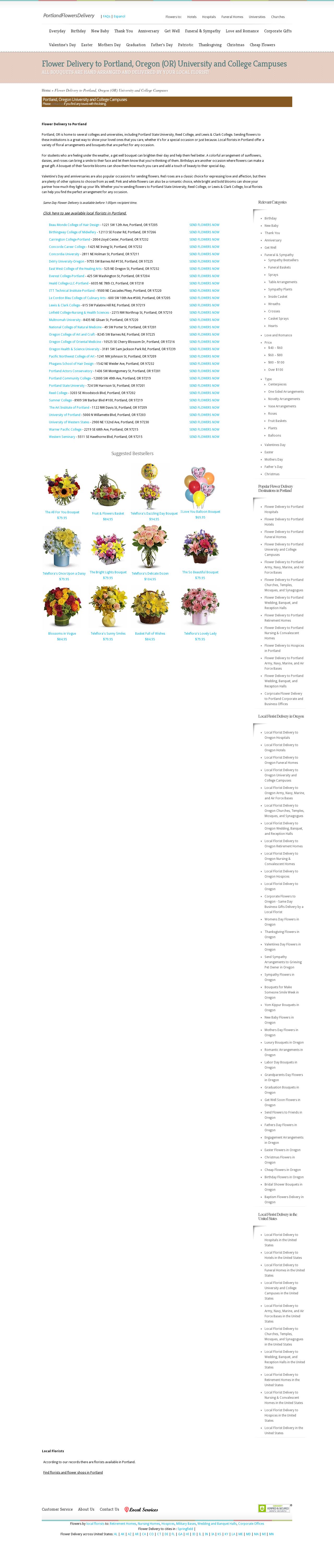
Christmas (235, 44)
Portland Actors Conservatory (70, 371)
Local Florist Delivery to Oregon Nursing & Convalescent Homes (281, 859)
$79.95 (62, 518)
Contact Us (109, 1509)
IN (206, 1534)
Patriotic (185, 44)
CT (159, 1534)
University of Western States (69, 422)
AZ (130, 1534)
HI (187, 1534)
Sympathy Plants (280, 289)
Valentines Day (275, 445)
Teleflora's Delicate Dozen (150, 573)
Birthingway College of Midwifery (72, 232)
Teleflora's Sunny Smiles (108, 633)
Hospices (168, 1524)
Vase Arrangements (282, 406)
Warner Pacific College (65, 429)
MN (271, 1534)
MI (264, 1534)
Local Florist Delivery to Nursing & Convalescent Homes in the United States (284, 1398)
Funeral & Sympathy (202, 31)
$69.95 (200, 517)
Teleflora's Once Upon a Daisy (64, 573)
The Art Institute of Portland (69, 407)
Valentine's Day (62, 44)
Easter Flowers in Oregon (283, 1150)
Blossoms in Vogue (62, 633)
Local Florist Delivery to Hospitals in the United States (281, 1240)
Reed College (58, 393)
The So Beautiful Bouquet (200, 572)
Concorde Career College (67, 247)
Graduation (136, 44)
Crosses (274, 311)
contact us (57, 104)
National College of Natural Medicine (75, 327)
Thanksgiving (210, 44)
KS (219, 1534)
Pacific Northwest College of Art (71, 356)
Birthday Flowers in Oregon (284, 1177)
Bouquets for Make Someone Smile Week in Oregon (282, 992)
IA (212, 1534)
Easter (87, 44)
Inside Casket (277, 297)
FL (173, 1534)
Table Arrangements (282, 282)
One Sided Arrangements (286, 392)
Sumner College (60, 400)
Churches (278, 17)
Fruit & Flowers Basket (108, 513)
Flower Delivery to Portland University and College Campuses (284, 550)
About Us (86, 1509)
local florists (95, 1524)
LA (233, 1534)
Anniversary (148, 31)
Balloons (274, 435)
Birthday (78, 31)
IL (200, 1534)
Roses (272, 413)
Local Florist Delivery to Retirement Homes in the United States (282, 1380)
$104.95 (150, 579)
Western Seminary (62, 437)
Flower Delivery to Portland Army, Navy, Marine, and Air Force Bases (284, 567)
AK (122, 1534)
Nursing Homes (149, 1524)
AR (137, 1534)
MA (256, 1534)
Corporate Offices (251, 1524)
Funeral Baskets (279, 267)
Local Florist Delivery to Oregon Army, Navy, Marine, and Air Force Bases (285, 793)
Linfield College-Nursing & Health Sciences (79, 312)
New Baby (100, 31)
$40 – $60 (275, 348)
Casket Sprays (278, 318)
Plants (272, 428)
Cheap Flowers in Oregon (283, 1170)
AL (115, 1534)
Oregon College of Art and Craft (72, 334)
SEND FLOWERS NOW (204, 225)
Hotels (191, 17)
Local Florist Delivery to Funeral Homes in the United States (285, 1270)
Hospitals (209, 17)
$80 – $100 (276, 362)
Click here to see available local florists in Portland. (85, 213)
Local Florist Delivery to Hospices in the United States (281, 1415)
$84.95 (108, 519)
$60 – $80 (275, 355)
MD (248, 1534)
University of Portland (64, 415)
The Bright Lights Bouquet (108, 572)
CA (144, 1534)
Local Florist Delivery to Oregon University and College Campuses (281, 775)
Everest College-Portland (66, 276)
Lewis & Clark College (64, 305)
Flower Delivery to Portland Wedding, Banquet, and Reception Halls (284, 603)
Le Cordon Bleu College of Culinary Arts (77, 298)
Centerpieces (277, 384)
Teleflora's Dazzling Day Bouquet (154, 513)
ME (240, 1534)
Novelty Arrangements (284, 399)
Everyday (57, 31)
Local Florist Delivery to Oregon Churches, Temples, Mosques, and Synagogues (284, 811)
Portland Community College (70, 378)
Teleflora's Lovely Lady (200, 633)
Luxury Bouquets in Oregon (284, 1042)
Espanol (119, 16)
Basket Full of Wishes (150, 633)
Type (268, 379)
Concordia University (64, 254)
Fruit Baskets (277, 421)
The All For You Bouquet (62, 512)
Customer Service (57, 1509)
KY (226, 1534)
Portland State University (67, 386)
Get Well (172, 31)
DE (166, 1534)
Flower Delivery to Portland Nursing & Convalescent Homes (284, 633)
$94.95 (154, 519)
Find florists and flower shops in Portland (73, 1472)
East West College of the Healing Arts (75, 269)
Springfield (185, 1529)
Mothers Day (109, 44)
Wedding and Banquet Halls (217, 1524)
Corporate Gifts (278, 31)
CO (151, 1534)
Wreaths (274, 304)
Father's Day (162, 44)
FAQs (106, 16)
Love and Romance (242, 31)
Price (268, 342)
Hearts (273, 326)
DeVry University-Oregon (66, 261)
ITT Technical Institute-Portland (72, 291)
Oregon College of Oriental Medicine (75, 342)
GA (180, 1534)
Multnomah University (65, 320)
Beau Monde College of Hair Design (74, 225)
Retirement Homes (123, 1524)
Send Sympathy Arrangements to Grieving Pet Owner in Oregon (283, 962)
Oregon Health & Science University (74, 349)
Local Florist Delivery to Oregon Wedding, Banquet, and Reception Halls (284, 828)
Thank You (123, 31)
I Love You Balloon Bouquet (200, 512)
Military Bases (186, 1524)
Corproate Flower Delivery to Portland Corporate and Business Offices (284, 699)
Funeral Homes (232, 17)
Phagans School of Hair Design (71, 364)
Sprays (273, 275)
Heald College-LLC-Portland (68, 283)
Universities (257, 17)
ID (193, 1534)
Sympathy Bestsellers (283, 260)
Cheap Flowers (262, 44)
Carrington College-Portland (69, 239)
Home (46, 90)
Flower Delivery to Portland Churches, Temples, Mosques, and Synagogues (284, 585)
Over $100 (275, 370)
